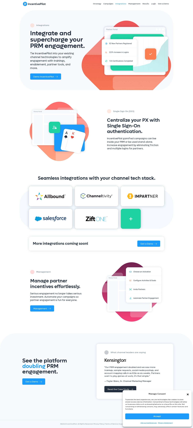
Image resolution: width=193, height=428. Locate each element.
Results (146, 3)
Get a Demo (163, 3)
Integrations (120, 3)
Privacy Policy (98, 424)
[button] (187, 394)
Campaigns (108, 3)
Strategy (97, 3)
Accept (157, 416)
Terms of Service (111, 424)
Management (134, 3)
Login (153, 3)
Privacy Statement (165, 423)
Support (122, 424)
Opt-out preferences (148, 423)
